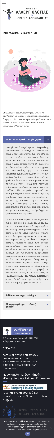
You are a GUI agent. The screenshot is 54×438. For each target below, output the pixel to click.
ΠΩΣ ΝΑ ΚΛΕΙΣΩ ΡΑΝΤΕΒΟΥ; (16, 358)
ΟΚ (27, 434)
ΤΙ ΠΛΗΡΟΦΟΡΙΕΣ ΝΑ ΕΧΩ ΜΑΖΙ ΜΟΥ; (20, 361)
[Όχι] (50, 427)
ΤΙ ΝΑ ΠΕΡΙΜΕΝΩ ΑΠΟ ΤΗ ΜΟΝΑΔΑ (19, 365)
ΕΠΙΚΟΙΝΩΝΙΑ (9, 368)
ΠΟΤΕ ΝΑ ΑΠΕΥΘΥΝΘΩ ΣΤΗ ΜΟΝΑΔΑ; (20, 355)
